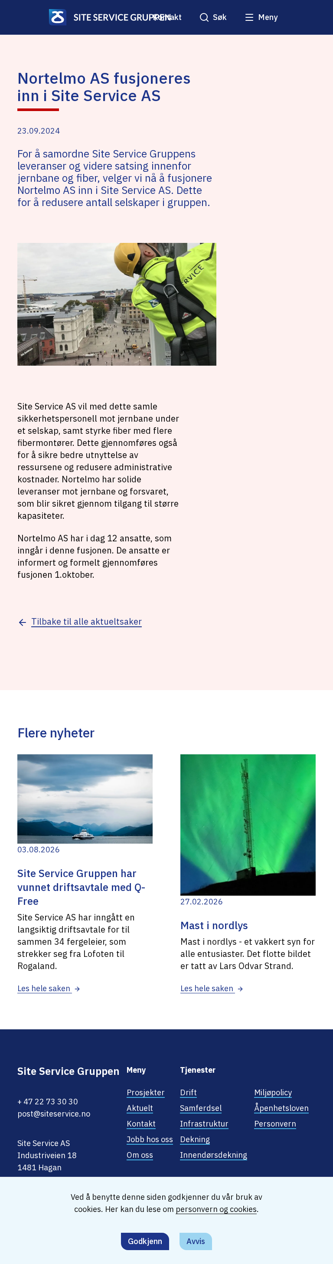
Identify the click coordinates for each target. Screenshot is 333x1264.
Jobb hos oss (150, 1139)
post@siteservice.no (53, 1114)
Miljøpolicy (273, 1092)
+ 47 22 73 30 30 (47, 1102)
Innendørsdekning (213, 1155)
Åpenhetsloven (281, 1108)
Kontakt (167, 17)
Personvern (275, 1124)
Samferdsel (201, 1108)
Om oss (140, 1155)
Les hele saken (44, 988)
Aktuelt (140, 1108)
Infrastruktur (204, 1124)
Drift (188, 1092)
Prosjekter (146, 1092)
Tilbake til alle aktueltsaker (86, 621)
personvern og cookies (216, 1209)
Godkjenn (145, 1241)
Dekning (195, 1139)
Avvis (195, 1241)
